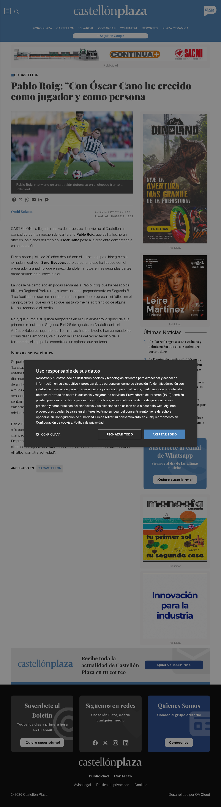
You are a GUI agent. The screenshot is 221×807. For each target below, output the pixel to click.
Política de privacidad (89, 422)
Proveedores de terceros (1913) (149, 395)
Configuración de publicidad (74, 417)
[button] (48, 434)
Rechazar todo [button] (119, 434)
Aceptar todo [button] (165, 434)
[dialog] (110, 403)
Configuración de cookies (54, 422)
